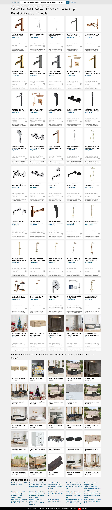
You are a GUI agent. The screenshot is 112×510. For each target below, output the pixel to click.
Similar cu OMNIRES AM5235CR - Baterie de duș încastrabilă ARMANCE (55, 312)
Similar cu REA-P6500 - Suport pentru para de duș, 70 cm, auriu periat (18, 275)
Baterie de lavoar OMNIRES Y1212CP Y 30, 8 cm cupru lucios (55, 148)
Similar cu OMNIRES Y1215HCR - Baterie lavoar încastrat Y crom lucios (18, 238)
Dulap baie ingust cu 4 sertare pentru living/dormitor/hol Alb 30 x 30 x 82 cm (37, 502)
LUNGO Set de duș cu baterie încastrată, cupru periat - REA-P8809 (37, 110)
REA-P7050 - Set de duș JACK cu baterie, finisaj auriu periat (37, 260)
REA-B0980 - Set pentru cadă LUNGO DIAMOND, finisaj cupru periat (92, 36)
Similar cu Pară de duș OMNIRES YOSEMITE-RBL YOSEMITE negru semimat (55, 125)
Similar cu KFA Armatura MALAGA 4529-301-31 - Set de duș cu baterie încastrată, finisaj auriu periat (92, 163)
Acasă (12, 6)
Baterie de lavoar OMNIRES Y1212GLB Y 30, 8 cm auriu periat (92, 73)
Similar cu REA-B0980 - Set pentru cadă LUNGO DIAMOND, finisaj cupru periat (92, 51)
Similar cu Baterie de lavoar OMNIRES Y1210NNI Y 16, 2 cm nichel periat (55, 88)
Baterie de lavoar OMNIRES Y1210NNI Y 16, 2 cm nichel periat (56, 73)
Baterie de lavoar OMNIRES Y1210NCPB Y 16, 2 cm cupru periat (19, 36)
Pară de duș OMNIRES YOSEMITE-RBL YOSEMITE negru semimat (55, 110)
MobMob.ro (15, 2)
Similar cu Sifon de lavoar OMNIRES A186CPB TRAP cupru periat (37, 237)
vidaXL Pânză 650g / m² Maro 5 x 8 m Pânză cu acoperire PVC (92, 501)
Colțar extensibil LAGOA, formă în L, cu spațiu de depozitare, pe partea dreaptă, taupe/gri (18, 494)
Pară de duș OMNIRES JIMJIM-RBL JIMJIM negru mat (56, 223)
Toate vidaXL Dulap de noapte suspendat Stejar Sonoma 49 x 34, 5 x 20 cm (37, 350)
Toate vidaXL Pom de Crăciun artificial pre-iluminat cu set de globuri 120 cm (18, 350)
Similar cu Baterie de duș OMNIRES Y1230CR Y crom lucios (19, 200)
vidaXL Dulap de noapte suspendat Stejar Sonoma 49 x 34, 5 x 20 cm (37, 335)
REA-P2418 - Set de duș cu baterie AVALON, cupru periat (91, 260)
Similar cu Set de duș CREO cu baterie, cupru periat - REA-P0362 (18, 312)
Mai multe (84, 508)
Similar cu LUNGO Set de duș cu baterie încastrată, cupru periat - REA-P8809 (36, 125)
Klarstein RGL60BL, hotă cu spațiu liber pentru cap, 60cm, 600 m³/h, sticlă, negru (74, 501)
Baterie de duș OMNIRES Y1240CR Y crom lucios (37, 147)
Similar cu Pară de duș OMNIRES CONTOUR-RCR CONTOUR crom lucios (92, 125)
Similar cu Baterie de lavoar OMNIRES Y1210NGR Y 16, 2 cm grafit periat (36, 88)
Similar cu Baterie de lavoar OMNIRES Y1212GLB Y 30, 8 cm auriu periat (91, 88)
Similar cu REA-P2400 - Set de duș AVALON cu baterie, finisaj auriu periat (92, 238)
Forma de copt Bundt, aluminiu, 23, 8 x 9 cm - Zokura (54, 501)
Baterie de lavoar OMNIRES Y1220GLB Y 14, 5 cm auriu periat (19, 73)
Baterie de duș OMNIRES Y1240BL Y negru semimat (74, 110)
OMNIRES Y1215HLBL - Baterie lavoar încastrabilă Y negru (73, 185)
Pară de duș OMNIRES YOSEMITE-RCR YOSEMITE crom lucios (19, 148)
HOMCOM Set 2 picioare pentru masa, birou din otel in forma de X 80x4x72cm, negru (73, 494)
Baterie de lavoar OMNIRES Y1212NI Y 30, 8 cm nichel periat (18, 110)
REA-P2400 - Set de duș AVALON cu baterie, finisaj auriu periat (91, 223)
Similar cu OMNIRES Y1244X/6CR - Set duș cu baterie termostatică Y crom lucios (55, 51)
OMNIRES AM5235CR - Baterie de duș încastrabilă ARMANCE (55, 297)
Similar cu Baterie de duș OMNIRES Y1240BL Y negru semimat (74, 125)
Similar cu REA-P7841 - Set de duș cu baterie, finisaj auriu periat (74, 237)
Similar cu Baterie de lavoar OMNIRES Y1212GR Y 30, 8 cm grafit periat (74, 51)
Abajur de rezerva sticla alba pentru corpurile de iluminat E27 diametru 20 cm (19, 501)
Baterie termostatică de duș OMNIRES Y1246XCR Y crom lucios (37, 185)
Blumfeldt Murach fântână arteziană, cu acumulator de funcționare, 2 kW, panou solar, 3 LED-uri (37, 494)
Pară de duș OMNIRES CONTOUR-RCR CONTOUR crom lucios (92, 110)
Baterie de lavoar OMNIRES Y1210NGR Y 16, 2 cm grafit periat (37, 73)
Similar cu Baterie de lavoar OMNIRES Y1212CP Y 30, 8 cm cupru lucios (56, 163)
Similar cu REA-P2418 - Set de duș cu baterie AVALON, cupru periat (92, 274)
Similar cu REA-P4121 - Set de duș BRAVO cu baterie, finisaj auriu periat (92, 312)
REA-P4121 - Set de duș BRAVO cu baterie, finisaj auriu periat (91, 297)
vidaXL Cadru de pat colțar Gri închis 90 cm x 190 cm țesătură (92, 335)
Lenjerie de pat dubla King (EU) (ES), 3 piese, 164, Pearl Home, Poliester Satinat (37, 484)
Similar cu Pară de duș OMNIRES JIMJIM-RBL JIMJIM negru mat (55, 237)
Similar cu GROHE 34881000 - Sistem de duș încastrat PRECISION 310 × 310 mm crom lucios (74, 312)
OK (79, 508)
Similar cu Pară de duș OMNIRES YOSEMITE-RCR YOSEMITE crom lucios (18, 163)
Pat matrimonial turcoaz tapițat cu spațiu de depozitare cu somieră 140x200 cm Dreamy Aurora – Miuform (92, 486)
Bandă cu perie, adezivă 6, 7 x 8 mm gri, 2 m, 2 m (19, 484)
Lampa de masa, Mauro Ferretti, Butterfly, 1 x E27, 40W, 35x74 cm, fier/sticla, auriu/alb (55, 485)
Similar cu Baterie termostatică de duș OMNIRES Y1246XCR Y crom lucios (37, 200)
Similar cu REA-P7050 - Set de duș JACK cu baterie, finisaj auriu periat (37, 274)
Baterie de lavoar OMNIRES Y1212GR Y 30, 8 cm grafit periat (74, 36)
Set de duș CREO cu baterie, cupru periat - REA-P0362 (19, 297)
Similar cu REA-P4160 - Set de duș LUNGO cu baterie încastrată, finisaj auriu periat (74, 88)
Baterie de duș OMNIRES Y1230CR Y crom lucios (19, 184)
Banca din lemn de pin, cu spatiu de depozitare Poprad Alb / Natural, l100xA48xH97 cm (74, 485)
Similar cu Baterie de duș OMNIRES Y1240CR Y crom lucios (37, 162)
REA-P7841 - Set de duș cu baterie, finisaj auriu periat (74, 223)
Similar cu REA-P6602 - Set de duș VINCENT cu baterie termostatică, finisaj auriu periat (74, 275)
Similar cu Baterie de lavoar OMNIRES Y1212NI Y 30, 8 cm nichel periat (19, 125)
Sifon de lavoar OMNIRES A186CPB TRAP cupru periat (37, 223)
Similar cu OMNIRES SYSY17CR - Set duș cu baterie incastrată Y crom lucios (37, 51)
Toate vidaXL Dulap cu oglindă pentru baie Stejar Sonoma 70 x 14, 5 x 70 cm (56, 350)
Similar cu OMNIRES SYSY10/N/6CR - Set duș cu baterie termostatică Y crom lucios (74, 163)
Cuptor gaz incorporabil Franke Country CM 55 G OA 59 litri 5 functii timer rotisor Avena (92, 494)
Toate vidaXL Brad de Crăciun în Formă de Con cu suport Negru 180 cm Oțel (74, 350)
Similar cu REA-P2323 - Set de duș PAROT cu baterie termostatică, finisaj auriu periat (55, 275)
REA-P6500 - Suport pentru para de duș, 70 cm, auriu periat (19, 260)
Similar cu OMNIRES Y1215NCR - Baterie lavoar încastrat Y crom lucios (55, 200)
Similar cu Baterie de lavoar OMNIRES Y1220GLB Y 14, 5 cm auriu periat (18, 88)
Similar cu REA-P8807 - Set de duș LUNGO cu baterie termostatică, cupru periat (37, 312)
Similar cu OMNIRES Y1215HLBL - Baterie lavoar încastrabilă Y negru (74, 200)
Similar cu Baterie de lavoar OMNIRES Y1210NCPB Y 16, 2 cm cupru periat (18, 51)
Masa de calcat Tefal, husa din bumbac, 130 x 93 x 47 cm (55, 493)
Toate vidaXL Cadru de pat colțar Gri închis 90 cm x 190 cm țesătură (92, 349)
